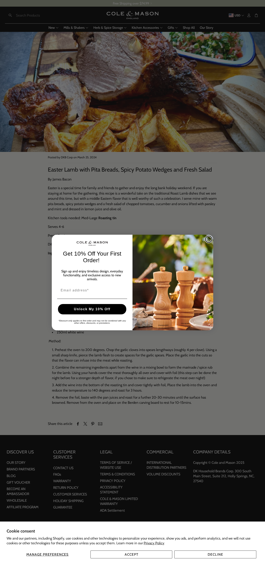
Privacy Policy (154, 543)
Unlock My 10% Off (92, 309)
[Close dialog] (208, 239)
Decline (215, 554)
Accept (131, 554)
